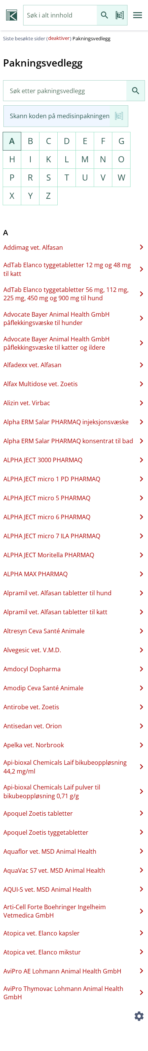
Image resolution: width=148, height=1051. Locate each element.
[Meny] (138, 15)
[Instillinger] (139, 1017)
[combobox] (60, 15)
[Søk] (104, 15)
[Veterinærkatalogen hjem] (12, 15)
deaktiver (58, 38)
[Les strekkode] (119, 15)
